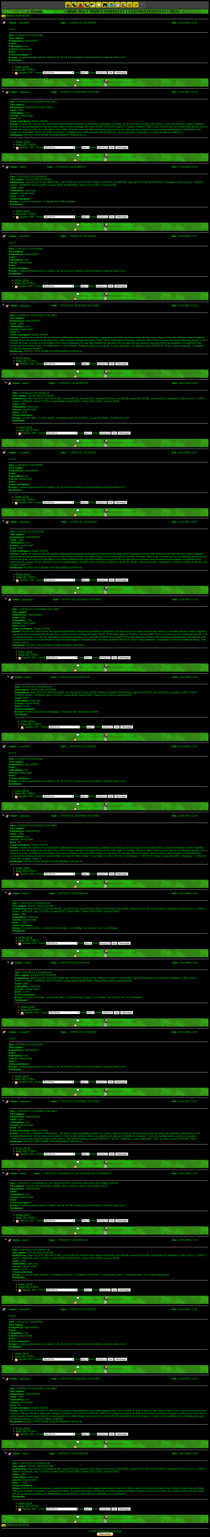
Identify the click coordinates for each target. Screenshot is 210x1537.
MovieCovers (53, 11)
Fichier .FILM (22, 66)
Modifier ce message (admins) (121, 84)
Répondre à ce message (91, 80)
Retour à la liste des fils (17, 15)
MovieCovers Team (111, 1531)
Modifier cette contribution (121, 80)
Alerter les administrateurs (89, 84)
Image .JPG (20, 69)
